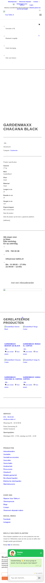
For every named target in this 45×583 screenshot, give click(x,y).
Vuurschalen (7, 463)
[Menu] (40, 14)
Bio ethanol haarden (10, 478)
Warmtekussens (9, 484)
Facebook (6, 519)
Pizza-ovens (7, 469)
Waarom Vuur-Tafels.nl (11, 498)
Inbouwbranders (9, 451)
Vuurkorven (13, 150)
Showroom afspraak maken (13, 510)
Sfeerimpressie (12, 1)
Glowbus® (7, 472)
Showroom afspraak (25, 1)
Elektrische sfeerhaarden (12, 481)
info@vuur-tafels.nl (14, 259)
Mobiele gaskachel (10, 475)
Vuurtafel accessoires (11, 457)
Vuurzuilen (7, 460)
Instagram (7, 522)
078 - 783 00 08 (12, 251)
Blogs (5, 504)
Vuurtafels (6, 454)
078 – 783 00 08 (8, 417)
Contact (35, 1)
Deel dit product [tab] (8, 213)
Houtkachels (7, 466)
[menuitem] (12, 1)
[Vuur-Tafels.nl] (18, 14)
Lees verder (10, 352)
